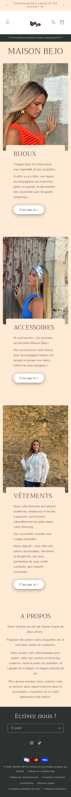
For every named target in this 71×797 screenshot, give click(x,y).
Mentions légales (46, 783)
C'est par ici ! (28, 209)
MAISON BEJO (20, 767)
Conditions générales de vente (24, 789)
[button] (7, 22)
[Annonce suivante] (64, 5)
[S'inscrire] (59, 728)
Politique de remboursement (23, 777)
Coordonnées (27, 783)
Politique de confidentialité (41, 771)
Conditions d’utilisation (53, 777)
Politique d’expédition (55, 789)
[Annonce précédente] (7, 5)
